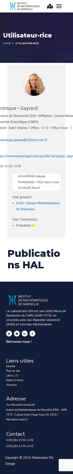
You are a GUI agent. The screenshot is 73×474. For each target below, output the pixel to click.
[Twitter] (9, 333)
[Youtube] (17, 333)
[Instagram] (32, 333)
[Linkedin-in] (25, 333)
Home (7, 43)
